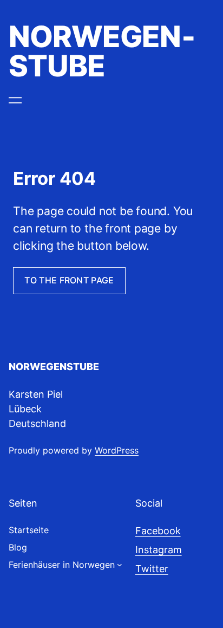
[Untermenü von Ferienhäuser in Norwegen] (119, 564)
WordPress (117, 450)
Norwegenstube (102, 50)
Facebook (158, 530)
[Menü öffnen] (15, 100)
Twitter (151, 568)
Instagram (158, 549)
